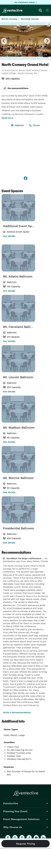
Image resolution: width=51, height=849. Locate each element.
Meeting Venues (30, 19)
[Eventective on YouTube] (36, 837)
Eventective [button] (10, 803)
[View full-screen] (48, 25)
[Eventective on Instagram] (15, 837)
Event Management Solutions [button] (21, 819)
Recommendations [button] (17, 88)
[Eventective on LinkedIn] (43, 837)
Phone (36, 125)
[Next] (47, 41)
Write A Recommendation (17, 712)
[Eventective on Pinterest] (22, 837)
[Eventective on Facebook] (7, 837)
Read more (7, 118)
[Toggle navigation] (47, 10)
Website (19, 125)
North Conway (9, 19)
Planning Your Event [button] (15, 811)
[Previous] (4, 41)
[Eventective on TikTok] (29, 837)
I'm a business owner (24, 2)
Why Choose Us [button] (12, 827)
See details (9, 236)
